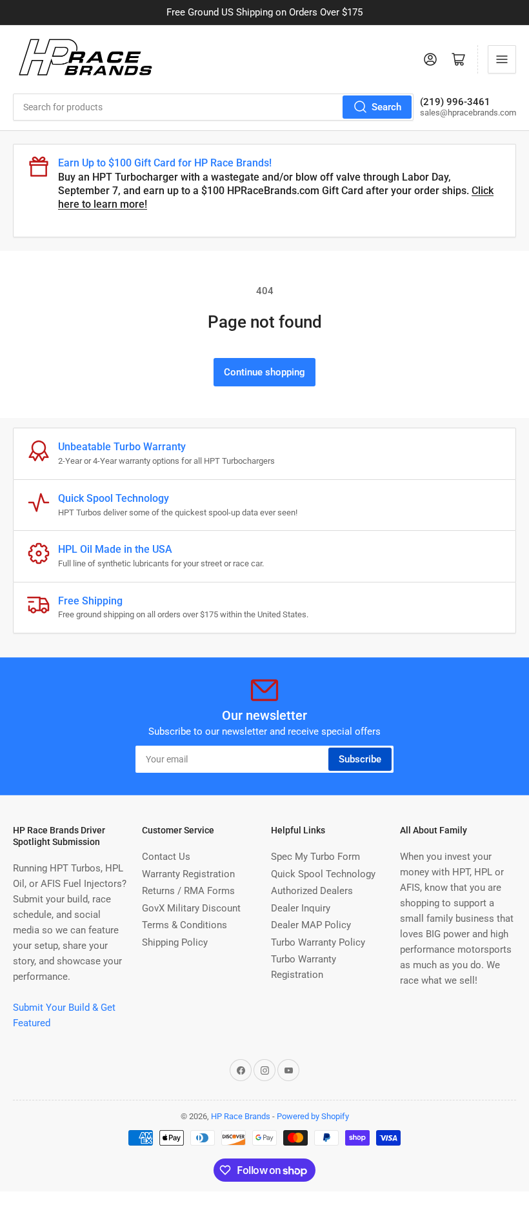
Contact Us (166, 856)
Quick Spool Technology (323, 874)
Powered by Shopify (313, 1116)
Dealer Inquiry (300, 908)
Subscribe (360, 759)
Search (386, 107)
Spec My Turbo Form (315, 856)
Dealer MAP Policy (311, 925)
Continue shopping (264, 372)
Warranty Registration (188, 874)
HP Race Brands (240, 1116)
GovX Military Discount (191, 908)
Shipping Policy (175, 942)
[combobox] (213, 107)
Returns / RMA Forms (188, 891)
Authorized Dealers (312, 891)
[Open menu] (502, 59)
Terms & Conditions (184, 925)
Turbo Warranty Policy (318, 942)
